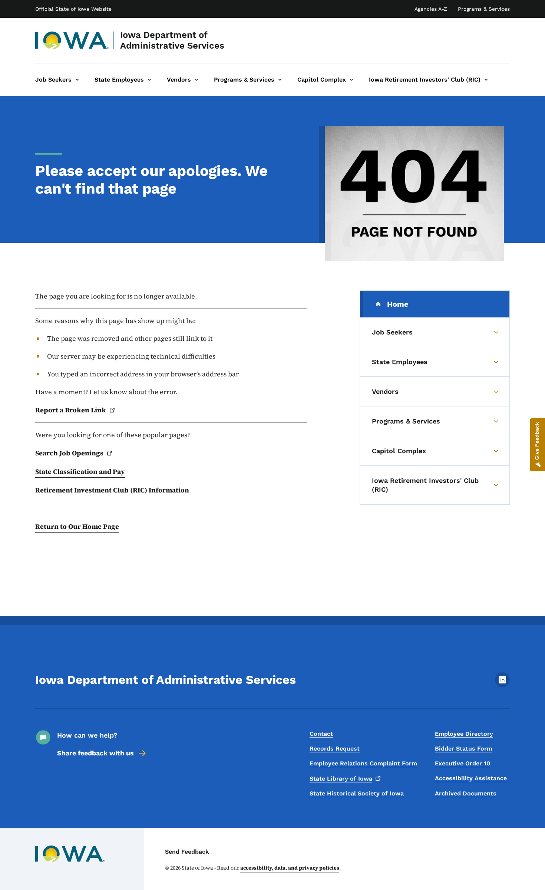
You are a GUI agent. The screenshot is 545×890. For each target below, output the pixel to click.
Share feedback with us (95, 753)
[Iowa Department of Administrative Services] (72, 40)
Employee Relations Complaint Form (363, 763)
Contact (321, 733)
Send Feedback (187, 851)
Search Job (69, 453)
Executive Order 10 (462, 763)
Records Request (335, 748)
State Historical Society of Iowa (357, 793)
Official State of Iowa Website (73, 9)
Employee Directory (464, 733)
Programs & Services (484, 9)
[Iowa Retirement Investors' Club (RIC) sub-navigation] (486, 79)
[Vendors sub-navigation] (196, 79)
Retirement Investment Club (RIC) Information (112, 490)
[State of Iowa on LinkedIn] (502, 685)
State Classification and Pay (80, 471)
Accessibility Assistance (471, 778)
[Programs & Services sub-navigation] (279, 79)
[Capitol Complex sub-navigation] (351, 79)
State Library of (341, 778)
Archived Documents (465, 793)
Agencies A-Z (430, 9)
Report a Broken (70, 410)
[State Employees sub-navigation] (149, 79)
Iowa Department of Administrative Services (172, 40)
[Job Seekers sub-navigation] (77, 79)
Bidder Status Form (463, 748)
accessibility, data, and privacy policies (289, 867)
